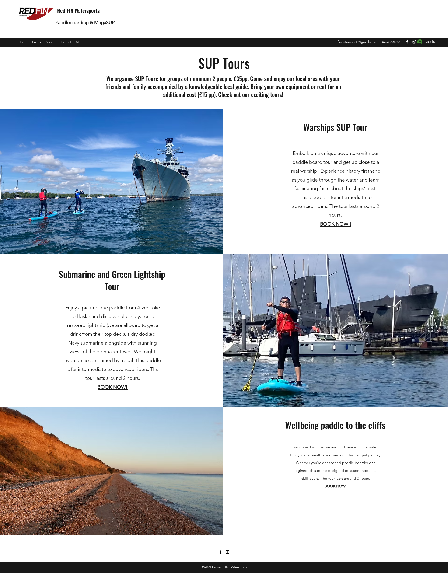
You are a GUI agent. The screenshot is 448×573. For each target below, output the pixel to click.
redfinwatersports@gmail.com (354, 42)
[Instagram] (227, 552)
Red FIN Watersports (78, 10)
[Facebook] (407, 41)
